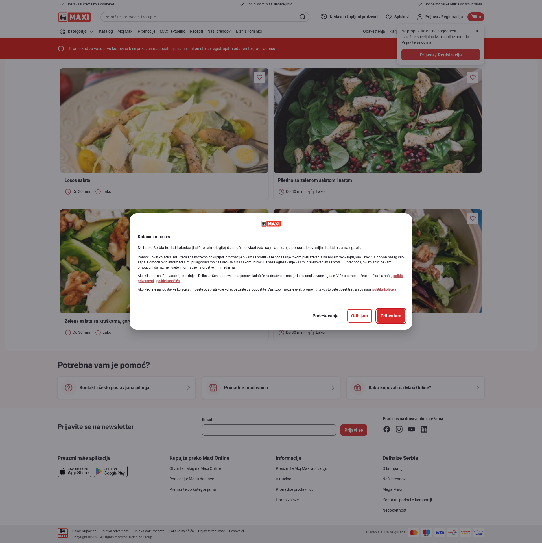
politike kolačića (384, 289)
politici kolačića (168, 281)
